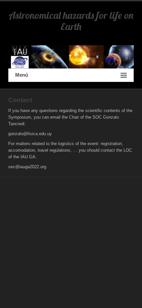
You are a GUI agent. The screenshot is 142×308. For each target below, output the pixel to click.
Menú (21, 75)
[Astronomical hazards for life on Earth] (71, 56)
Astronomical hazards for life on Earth (71, 21)
